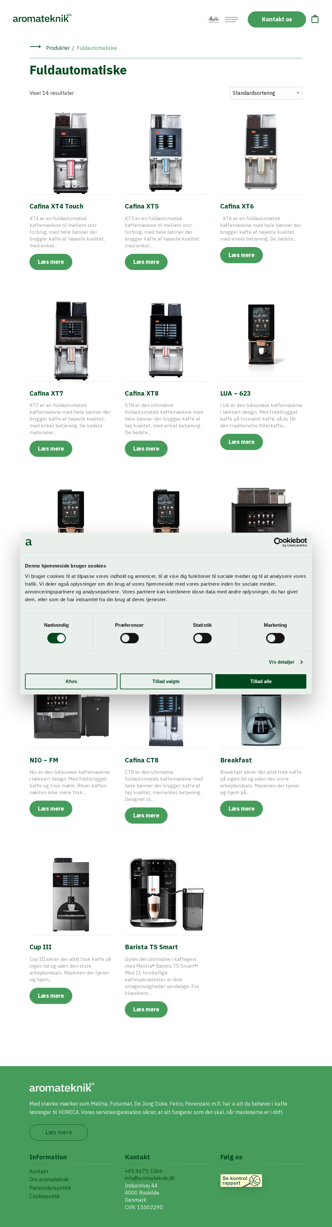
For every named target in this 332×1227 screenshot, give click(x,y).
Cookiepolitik (45, 1196)
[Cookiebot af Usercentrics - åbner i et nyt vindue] (278, 542)
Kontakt (39, 1171)
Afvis (71, 681)
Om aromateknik (49, 1179)
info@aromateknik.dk (150, 1178)
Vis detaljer (281, 662)
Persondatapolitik (50, 1188)
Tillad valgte (166, 681)
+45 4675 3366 (144, 1171)
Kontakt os (277, 19)
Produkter (58, 48)
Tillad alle (261, 681)
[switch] (129, 638)
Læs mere (51, 261)
